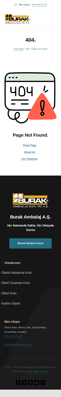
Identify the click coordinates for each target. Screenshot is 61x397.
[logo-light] (30, 194)
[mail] (43, 382)
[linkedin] (36, 382)
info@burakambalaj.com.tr (18, 344)
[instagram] (30, 382)
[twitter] (24, 382)
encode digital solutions (36, 371)
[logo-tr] (17, 14)
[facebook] (18, 382)
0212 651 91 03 (39, 4)
